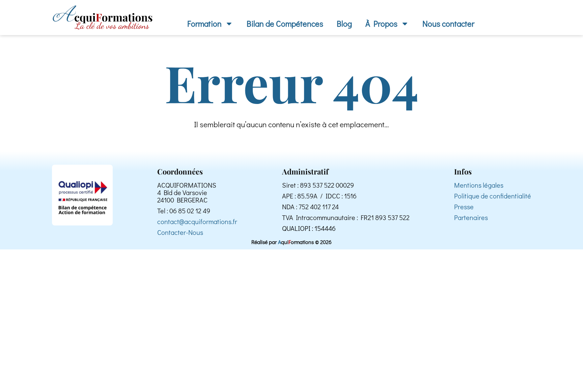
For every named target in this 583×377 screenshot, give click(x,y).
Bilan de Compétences (285, 23)
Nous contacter (448, 23)
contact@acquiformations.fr (197, 221)
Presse (464, 206)
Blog (344, 23)
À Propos (381, 23)
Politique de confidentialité (492, 195)
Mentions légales (478, 185)
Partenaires (471, 217)
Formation (204, 23)
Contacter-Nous (180, 232)
